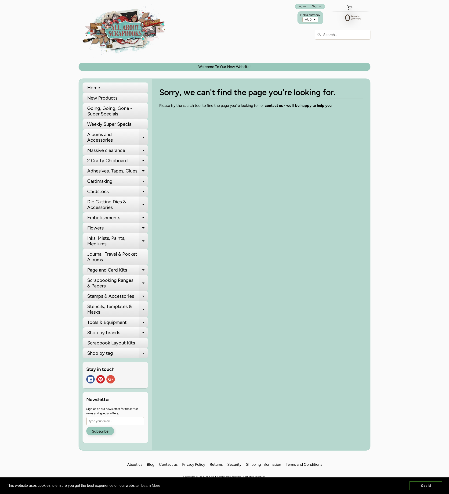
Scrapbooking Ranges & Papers (117, 283)
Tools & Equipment (117, 323)
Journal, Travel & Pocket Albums (112, 256)
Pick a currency (310, 15)
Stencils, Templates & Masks (117, 309)
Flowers (117, 229)
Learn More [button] (150, 485)
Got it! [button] (426, 485)
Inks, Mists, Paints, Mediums (117, 241)
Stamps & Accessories (117, 297)
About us (134, 464)
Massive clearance (117, 151)
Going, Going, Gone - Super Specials (109, 111)
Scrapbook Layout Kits (111, 343)
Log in (301, 6)
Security (234, 464)
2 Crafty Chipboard (117, 162)
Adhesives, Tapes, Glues (117, 172)
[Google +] (110, 379)
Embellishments (117, 219)
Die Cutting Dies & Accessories (117, 205)
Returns (216, 464)
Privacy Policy (193, 464)
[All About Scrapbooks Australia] (125, 31)
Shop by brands (117, 334)
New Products (102, 98)
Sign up (317, 6)
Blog (150, 464)
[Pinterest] (100, 379)
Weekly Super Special (109, 124)
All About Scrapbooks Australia (223, 476)
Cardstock (117, 193)
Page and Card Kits (117, 271)
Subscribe (100, 431)
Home (93, 87)
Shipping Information (263, 464)
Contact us (168, 464)
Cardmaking (117, 182)
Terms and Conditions (304, 464)
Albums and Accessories (117, 137)
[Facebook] (90, 379)
